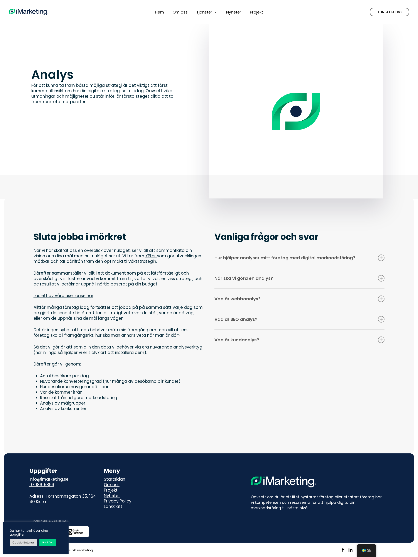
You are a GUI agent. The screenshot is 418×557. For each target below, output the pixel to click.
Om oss (112, 485)
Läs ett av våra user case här (63, 296)
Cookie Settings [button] (23, 542)
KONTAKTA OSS (389, 12)
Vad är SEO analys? (235, 319)
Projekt (111, 490)
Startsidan (114, 479)
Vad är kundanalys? (236, 340)
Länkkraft (113, 506)
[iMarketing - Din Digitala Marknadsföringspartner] (28, 12)
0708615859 (41, 485)
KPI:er (151, 256)
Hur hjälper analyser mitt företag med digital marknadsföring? (284, 258)
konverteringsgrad (83, 381)
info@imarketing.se (49, 479)
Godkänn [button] (47, 542)
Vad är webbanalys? (237, 299)
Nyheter (112, 496)
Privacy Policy (117, 501)
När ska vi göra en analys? (243, 278)
